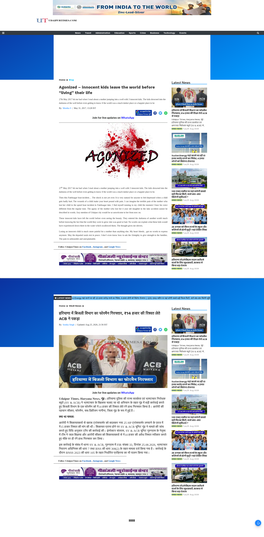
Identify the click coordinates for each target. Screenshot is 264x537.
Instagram (98, 247)
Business (154, 33)
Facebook (86, 247)
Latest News (181, 83)
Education (119, 33)
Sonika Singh (68, 324)
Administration (103, 33)
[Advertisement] (132, 54)
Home (62, 80)
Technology (169, 33)
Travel (88, 33)
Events (182, 33)
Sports (132, 33)
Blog (71, 80)
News (78, 33)
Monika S (67, 108)
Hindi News (75, 306)
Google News (114, 247)
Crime (143, 33)
